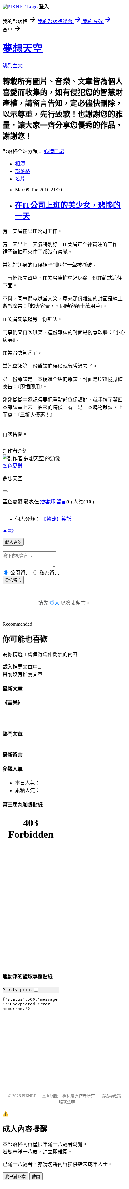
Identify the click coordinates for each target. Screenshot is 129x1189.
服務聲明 (67, 1102)
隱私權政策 (111, 1095)
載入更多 (13, 542)
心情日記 (54, 151)
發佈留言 (13, 580)
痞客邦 (47, 501)
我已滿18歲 (15, 1176)
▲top (8, 530)
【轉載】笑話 (56, 519)
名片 (20, 178)
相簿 (20, 163)
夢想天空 (23, 48)
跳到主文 (13, 65)
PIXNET (29, 1095)
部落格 (22, 171)
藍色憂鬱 (13, 466)
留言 (61, 501)
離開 (36, 1176)
